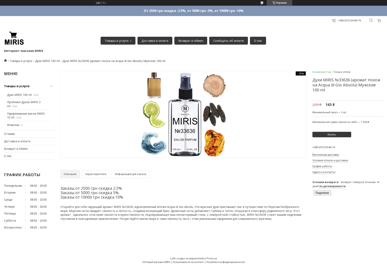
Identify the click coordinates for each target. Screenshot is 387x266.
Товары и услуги (116, 41)
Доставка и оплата (154, 41)
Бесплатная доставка (325, 154)
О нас (258, 41)
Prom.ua (212, 258)
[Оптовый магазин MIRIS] (14, 38)
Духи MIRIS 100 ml (47, 61)
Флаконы (13, 125)
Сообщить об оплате (228, 41)
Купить (332, 134)
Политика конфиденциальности (225, 262)
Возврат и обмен (190, 41)
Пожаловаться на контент (188, 262)
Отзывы (9, 134)
